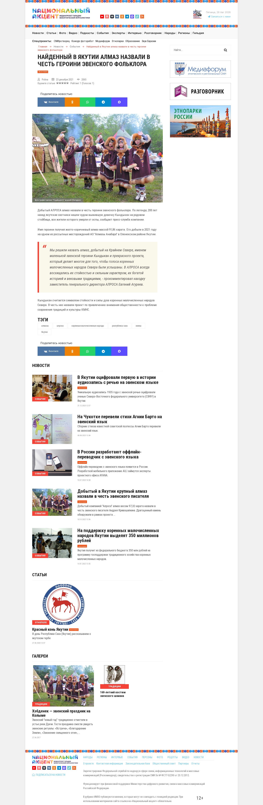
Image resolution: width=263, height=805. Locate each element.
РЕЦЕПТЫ (172, 757)
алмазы (45, 326)
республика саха (120, 326)
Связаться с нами (220, 16)
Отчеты (195, 763)
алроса (60, 326)
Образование (132, 41)
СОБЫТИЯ (132, 757)
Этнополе (41, 622)
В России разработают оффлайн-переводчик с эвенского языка (109, 454)
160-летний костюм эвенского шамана (113, 694)
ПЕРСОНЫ (147, 757)
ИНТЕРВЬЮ (117, 757)
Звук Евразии (149, 41)
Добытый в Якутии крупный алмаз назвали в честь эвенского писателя (113, 494)
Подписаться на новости (50, 774)
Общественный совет (164, 763)
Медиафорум (103, 41)
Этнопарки (118, 41)
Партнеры (183, 763)
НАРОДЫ (87, 757)
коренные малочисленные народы (88, 326)
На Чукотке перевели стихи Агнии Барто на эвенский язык (119, 419)
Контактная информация (109, 763)
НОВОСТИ (199, 757)
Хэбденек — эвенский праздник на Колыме (61, 713)
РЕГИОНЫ (102, 757)
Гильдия (198, 33)
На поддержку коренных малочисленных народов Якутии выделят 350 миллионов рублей (118, 535)
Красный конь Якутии (50, 629)
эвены (138, 326)
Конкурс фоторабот (83, 41)
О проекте (88, 763)
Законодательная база (138, 763)
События (40, 399)
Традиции (41, 704)
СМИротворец (62, 41)
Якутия (44, 332)
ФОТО (160, 757)
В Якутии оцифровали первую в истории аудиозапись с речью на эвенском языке (117, 380)
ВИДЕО (185, 757)
